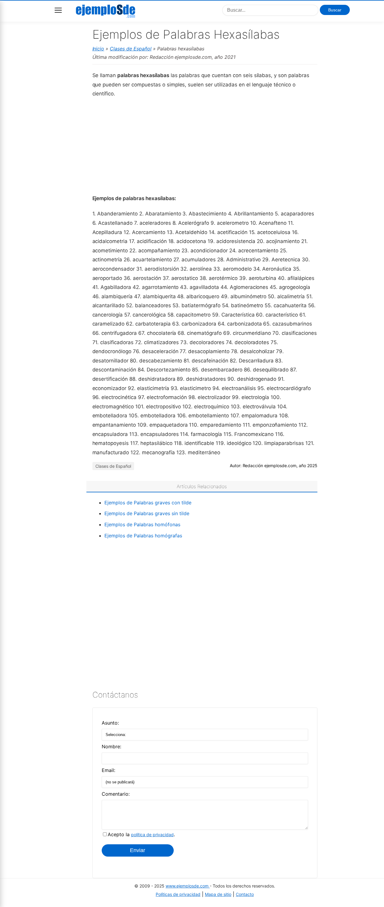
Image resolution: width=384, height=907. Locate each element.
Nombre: (111, 746)
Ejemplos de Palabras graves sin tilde (146, 513)
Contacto (245, 894)
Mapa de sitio (218, 894)
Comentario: (116, 794)
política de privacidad (152, 834)
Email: (108, 770)
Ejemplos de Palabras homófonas (142, 524)
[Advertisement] (204, 146)
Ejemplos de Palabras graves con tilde (147, 503)
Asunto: (110, 723)
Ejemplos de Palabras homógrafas (143, 536)
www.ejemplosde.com (188, 885)
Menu (58, 10)
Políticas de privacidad (178, 894)
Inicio (98, 49)
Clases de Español (131, 49)
